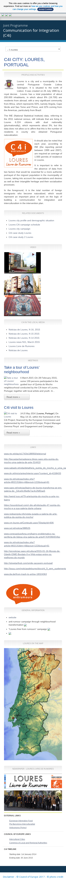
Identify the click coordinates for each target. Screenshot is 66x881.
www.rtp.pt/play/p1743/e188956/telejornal (25, 453)
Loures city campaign (19, 228)
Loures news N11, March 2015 (24, 342)
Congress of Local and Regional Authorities (28, 843)
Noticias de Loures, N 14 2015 (24, 338)
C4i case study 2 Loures (21, 237)
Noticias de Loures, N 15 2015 (24, 333)
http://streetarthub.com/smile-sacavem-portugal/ (28, 563)
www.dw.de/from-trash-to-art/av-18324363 (25, 574)
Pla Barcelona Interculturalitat (22, 824)
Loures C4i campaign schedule (24, 224)
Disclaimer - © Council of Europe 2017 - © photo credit (33, 876)
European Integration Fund (21, 821)
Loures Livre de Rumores (22, 346)
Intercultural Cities (17, 839)
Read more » (13, 397)
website (12, 617)
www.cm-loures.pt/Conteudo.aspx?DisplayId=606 (29, 522)
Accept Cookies (45, 9)
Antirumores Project (17, 828)
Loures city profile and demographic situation (32, 220)
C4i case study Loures (20, 233)
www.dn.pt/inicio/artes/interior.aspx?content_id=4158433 (32, 473)
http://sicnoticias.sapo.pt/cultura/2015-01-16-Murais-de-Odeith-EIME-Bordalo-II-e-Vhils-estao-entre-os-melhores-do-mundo (32, 554)
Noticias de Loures (18, 350)
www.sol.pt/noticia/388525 (17, 528)
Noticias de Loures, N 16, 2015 (24, 329)
